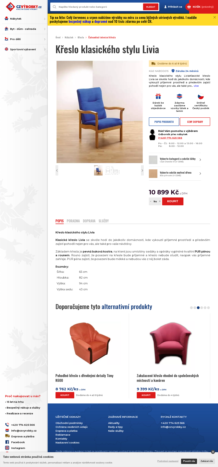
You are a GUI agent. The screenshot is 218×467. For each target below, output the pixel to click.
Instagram (18, 448)
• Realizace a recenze (19, 413)
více (196, 85)
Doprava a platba (22, 436)
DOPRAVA (89, 221)
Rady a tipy (115, 426)
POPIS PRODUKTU (164, 122)
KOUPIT (172, 201)
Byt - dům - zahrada (23, 28)
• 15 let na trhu (14, 401)
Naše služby (116, 430)
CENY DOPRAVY (195, 122)
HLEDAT (150, 7)
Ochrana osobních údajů (72, 426)
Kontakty (61, 438)
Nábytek (15, 18)
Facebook (18, 442)
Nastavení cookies (67, 442)
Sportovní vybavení (23, 49)
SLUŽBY (104, 221)
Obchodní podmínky (69, 423)
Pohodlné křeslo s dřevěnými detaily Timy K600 (84, 377)
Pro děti (15, 39)
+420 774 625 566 (23, 424)
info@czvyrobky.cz (24, 430)
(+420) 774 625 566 (170, 137)
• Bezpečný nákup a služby (22, 407)
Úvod (58, 37)
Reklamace (63, 434)
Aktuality (114, 423)
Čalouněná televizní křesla (102, 37)
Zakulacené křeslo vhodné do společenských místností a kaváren (168, 377)
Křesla (81, 37)
